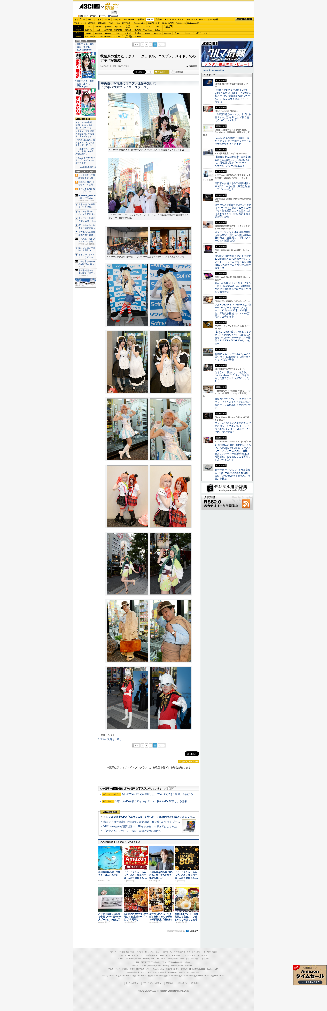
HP (158, 27)
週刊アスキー (127, 23)
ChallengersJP (193, 23)
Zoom (187, 33)
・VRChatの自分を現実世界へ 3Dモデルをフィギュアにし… (85, 142)
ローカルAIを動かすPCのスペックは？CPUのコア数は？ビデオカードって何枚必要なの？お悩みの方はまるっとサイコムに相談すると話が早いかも (233, 210)
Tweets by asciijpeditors (213, 70)
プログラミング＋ (172, 969)
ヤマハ (177, 33)
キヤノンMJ (98, 36)
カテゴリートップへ (188, 761)
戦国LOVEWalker (217, 976)
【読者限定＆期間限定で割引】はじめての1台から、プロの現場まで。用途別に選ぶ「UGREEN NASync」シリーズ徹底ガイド (233, 161)
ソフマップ (118, 36)
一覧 (149, 72)
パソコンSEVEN (128, 26)
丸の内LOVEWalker (201, 976)
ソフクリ (207, 33)
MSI (137, 27)
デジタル (117, 19)
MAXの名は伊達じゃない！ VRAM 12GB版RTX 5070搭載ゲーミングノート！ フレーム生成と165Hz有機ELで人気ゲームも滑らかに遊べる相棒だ (233, 261)
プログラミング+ (153, 23)
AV (166, 19)
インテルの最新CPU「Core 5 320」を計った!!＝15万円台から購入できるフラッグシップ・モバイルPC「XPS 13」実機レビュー (176, 816)
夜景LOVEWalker (171, 976)
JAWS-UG (130, 959)
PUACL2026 (181, 23)
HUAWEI (138, 30)
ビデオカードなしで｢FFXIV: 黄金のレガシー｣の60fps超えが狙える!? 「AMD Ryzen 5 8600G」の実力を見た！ (232, 474)
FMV (88, 27)
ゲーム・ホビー (112, 6)
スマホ (180, 19)
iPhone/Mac (129, 19)
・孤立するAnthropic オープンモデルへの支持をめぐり (85, 160)
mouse (98, 27)
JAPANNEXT (108, 36)
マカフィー (88, 36)
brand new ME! (177, 962)
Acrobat (98, 33)
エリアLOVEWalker (123, 976)
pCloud (138, 36)
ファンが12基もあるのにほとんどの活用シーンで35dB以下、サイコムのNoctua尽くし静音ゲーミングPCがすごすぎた (233, 427)
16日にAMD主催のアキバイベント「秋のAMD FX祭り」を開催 (151, 801)
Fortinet (167, 33)
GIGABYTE (118, 30)
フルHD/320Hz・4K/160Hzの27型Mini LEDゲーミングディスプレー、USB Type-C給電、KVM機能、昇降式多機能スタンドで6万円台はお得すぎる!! (233, 310)
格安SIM (91, 23)
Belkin (157, 30)
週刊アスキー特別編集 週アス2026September (85, 47)
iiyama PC (154, 955)
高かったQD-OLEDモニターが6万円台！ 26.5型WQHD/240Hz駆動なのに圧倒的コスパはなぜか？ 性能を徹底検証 (233, 287)
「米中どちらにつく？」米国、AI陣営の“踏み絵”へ (132, 830)
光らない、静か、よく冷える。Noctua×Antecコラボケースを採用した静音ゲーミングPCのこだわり (232, 377)
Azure (118, 33)
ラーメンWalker (108, 976)
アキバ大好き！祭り (111, 739)
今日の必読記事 (133, 972)
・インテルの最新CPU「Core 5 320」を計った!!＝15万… (84, 125)
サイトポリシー (133, 983)
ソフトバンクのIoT (197, 33)
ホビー (150, 19)
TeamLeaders (139, 23)
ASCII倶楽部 (244, 19)
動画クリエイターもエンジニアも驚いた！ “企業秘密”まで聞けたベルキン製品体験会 (233, 356)
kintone (108, 33)
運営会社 (170, 983)
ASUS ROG (108, 30)
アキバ (173, 19)
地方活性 (171, 23)
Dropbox (138, 33)
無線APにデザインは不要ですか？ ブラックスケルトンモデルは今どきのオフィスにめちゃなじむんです (234, 403)
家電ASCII (102, 23)
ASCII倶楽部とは (88, 167)
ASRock (128, 30)
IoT (89, 19)
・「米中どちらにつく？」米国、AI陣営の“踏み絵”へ (84, 151)
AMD (98, 30)
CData (147, 33)
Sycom (118, 27)
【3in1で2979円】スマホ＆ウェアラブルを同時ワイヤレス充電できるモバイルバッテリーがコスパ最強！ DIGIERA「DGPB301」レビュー (233, 337)
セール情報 (213, 19)
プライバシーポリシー (153, 983)
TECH (107, 19)
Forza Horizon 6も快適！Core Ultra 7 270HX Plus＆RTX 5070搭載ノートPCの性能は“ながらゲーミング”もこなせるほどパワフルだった (233, 95)
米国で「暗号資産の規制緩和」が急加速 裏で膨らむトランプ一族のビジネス (148, 821)
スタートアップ (191, 19)
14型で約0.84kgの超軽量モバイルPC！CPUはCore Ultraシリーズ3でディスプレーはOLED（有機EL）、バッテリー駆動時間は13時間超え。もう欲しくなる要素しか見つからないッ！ (233, 452)
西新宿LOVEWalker (155, 976)
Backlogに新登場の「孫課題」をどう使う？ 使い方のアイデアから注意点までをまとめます (233, 141)
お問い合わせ (182, 983)
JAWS (88, 33)
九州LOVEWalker (186, 976)
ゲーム (202, 19)
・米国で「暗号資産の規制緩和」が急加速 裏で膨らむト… (84, 134)
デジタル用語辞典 (159, 972)
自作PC (159, 19)
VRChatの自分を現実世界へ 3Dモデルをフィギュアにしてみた (140, 826)
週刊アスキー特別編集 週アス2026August (85, 84)
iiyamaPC (108, 27)
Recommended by (176, 931)
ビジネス (97, 19)
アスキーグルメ (114, 23)
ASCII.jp (89, 6)
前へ (137, 44)
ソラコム (128, 33)
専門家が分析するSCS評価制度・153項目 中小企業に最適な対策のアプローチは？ (233, 186)
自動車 (141, 19)
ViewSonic (147, 30)
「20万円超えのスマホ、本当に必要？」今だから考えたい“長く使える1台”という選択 (233, 117)
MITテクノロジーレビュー (189, 972)
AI (84, 19)
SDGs (164, 23)
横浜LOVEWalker (139, 976)
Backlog (157, 33)
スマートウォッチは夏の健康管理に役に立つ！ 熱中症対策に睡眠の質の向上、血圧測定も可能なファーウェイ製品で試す (233, 236)
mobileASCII (172, 972)
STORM (204, 955)
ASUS (147, 27)
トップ (78, 19)
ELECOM (88, 30)
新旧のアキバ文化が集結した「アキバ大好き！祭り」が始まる (157, 794)
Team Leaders (158, 969)
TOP (111, 952)
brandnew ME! (128, 36)
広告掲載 (195, 983)
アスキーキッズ (80, 23)
